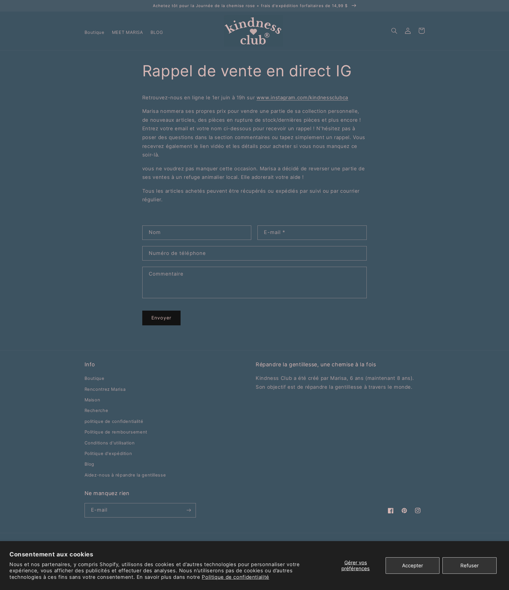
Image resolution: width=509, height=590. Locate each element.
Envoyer (161, 318)
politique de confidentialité (114, 421)
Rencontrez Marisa (105, 389)
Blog (90, 464)
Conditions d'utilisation (110, 443)
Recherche (96, 410)
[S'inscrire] (188, 510)
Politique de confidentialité (235, 577)
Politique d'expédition (108, 453)
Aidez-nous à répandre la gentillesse (125, 475)
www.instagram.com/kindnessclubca (302, 97)
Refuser (469, 565)
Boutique (95, 378)
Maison (92, 400)
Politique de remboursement (116, 432)
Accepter (412, 565)
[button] (394, 30)
